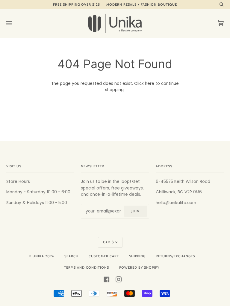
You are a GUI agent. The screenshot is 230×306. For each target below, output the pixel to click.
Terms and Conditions (86, 267)
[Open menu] (15, 23)
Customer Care (104, 256)
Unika (38, 256)
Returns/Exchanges (175, 256)
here (149, 83)
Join (135, 211)
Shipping (137, 256)
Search (71, 256)
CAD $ (108, 242)
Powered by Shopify (139, 267)
